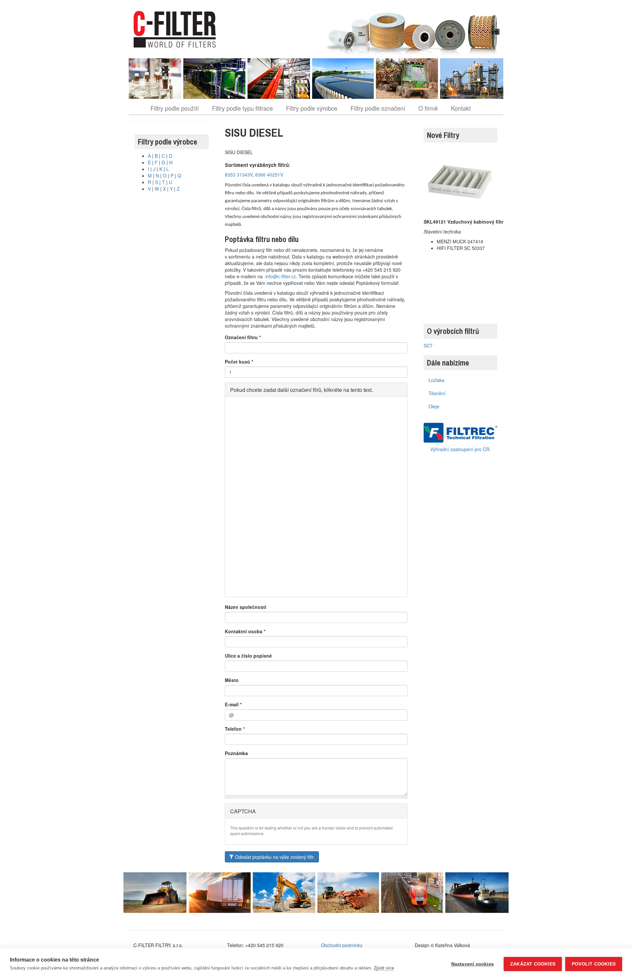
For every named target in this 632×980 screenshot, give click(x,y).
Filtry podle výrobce (311, 108)
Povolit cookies (594, 964)
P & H (429, 345)
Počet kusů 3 (244, 478)
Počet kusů (239, 361)
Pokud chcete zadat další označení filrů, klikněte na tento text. (301, 390)
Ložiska (436, 380)
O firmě (428, 108)
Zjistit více (384, 968)
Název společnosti (245, 607)
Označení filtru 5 (248, 551)
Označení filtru (243, 337)
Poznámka (236, 753)
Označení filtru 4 (248, 502)
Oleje (434, 406)
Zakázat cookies (532, 964)
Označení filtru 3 (248, 453)
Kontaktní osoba (245, 631)
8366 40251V (269, 174)
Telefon (235, 728)
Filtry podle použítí (174, 108)
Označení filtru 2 (248, 405)
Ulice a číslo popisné (248, 655)
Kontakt (461, 108)
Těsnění (437, 393)
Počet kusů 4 (244, 527)
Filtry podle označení (378, 108)
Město (232, 680)
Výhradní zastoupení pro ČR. (460, 449)
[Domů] (177, 29)
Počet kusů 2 (244, 429)
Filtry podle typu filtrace (242, 108)
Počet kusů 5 (244, 575)
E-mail (233, 704)
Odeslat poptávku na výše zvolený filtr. (274, 857)
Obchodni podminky (341, 945)
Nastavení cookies (472, 964)
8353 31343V (238, 174)
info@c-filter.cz (280, 276)
